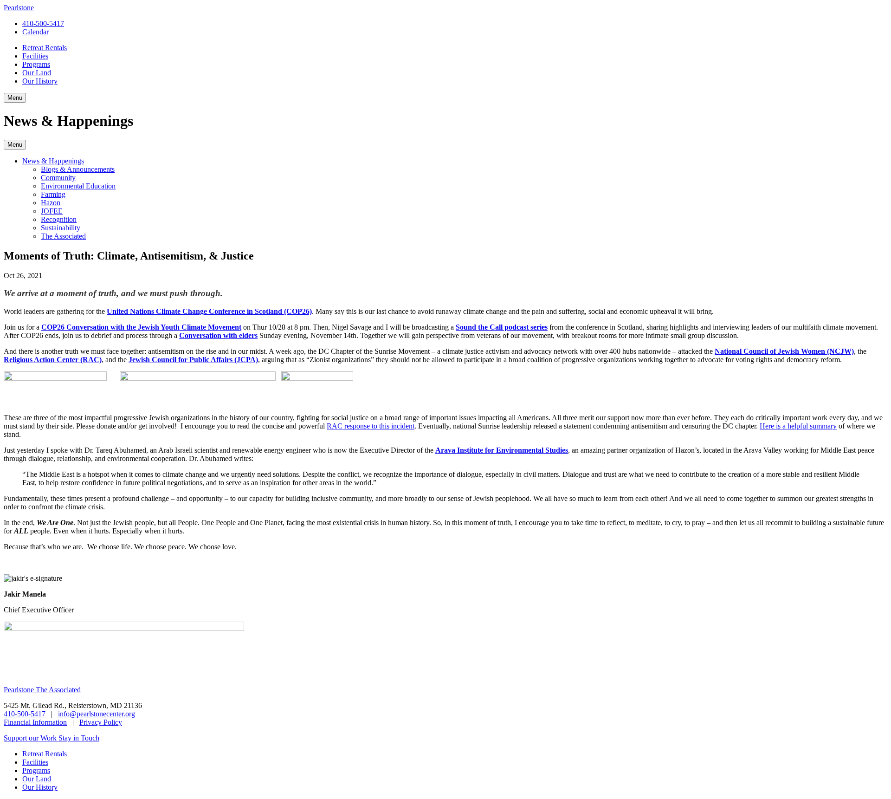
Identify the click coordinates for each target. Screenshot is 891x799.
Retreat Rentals (44, 48)
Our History (40, 81)
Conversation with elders (218, 335)
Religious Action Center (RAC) (53, 360)
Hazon (50, 203)
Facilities (35, 56)
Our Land (36, 73)
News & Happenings (53, 161)
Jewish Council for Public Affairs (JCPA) (193, 360)
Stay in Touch (78, 738)
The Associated (63, 236)
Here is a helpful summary (798, 426)
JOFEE (52, 211)
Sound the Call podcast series (502, 327)
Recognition (59, 219)
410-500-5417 (43, 23)
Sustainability (60, 228)
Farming (53, 194)
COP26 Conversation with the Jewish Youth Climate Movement (141, 327)
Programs (36, 64)
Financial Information (35, 722)
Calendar (35, 32)
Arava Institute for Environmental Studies (501, 450)
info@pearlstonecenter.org (96, 714)
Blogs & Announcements (78, 169)
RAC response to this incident (370, 426)
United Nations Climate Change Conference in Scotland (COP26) (209, 311)
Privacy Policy (100, 722)
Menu (14, 144)
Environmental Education (78, 186)
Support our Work (31, 738)
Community (58, 178)
